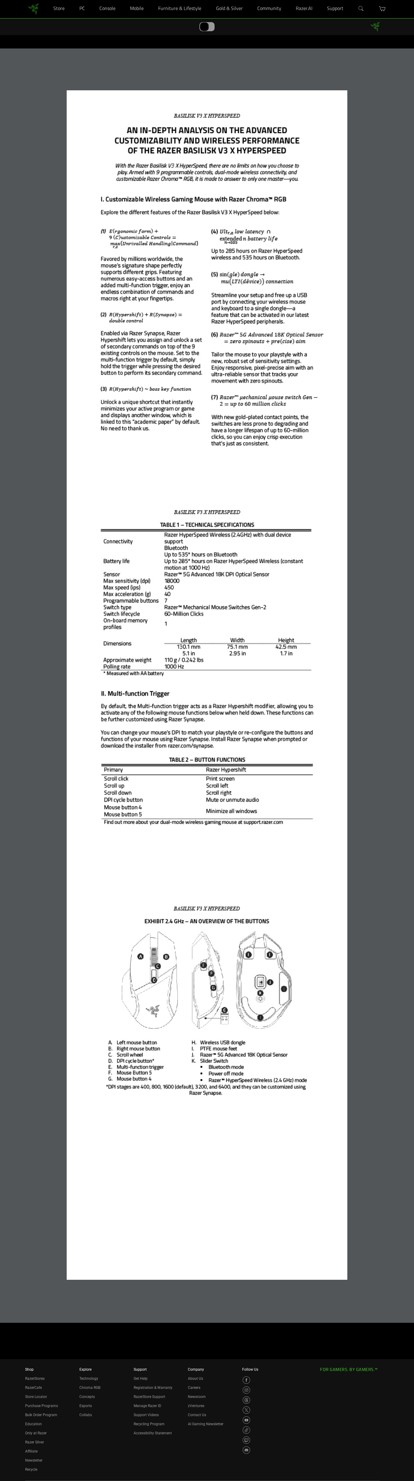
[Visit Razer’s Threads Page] (246, 1400)
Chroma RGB (89, 1388)
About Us (195, 1378)
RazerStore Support (149, 1397)
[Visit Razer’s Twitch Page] (246, 1440)
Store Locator (36, 1397)
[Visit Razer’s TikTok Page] (246, 1430)
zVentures (196, 1406)
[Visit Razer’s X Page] (246, 1410)
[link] (33, 9)
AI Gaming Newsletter (205, 1424)
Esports (85, 1406)
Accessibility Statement (153, 1433)
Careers (194, 1388)
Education (33, 1424)
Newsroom (197, 1397)
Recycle (31, 1469)
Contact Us (197, 1415)
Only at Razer (36, 1433)
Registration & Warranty (153, 1388)
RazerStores (35, 1378)
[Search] (361, 9)
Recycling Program (149, 1424)
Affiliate (31, 1451)
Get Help (141, 1378)
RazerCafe (33, 1388)
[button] (382, 8)
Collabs (85, 1415)
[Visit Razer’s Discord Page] (246, 1450)
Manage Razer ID (147, 1406)
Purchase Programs (41, 1406)
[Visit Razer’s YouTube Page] (246, 1420)
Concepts (87, 1397)
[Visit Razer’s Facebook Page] (246, 1380)
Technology (88, 1378)
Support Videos (146, 1415)
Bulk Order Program (41, 1415)
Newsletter (33, 1460)
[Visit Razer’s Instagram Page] (246, 1390)
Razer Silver (34, 1442)
